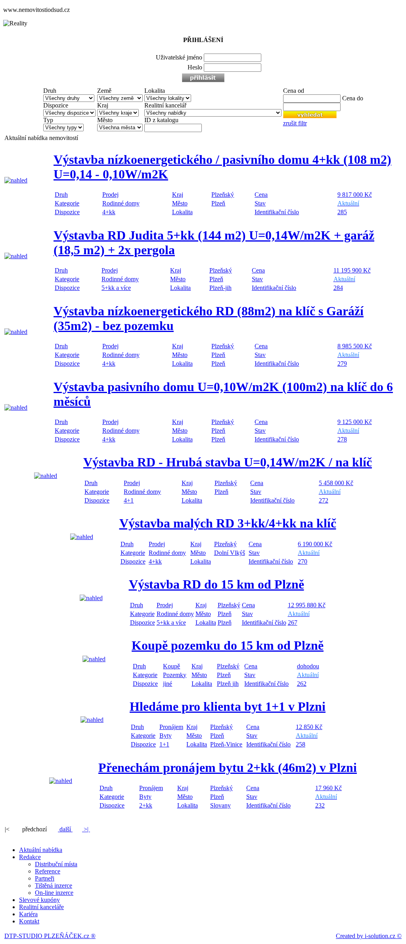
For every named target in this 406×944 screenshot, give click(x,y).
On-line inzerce (54, 892)
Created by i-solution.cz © (369, 935)
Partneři (44, 878)
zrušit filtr (295, 123)
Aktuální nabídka (40, 849)
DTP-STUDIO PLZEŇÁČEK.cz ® (50, 935)
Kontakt (29, 921)
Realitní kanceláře (41, 907)
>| (86, 829)
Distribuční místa (56, 864)
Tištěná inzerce (53, 885)
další (65, 829)
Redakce (30, 857)
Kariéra (28, 914)
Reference (47, 871)
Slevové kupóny (39, 899)
